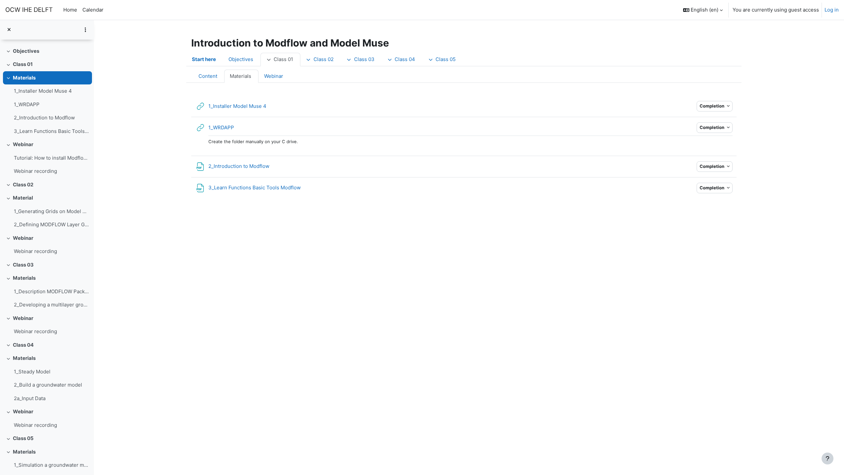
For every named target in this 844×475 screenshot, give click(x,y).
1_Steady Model (32, 371)
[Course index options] (85, 30)
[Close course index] (9, 30)
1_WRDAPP (27, 104)
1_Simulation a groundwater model (51, 465)
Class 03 (23, 265)
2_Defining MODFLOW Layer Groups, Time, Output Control (51, 224)
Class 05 (23, 438)
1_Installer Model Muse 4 (43, 91)
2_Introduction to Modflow (44, 117)
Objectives (26, 51)
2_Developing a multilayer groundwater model (51, 304)
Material (23, 198)
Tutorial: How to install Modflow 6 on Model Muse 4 (51, 158)
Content (207, 76)
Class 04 (23, 345)
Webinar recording (35, 171)
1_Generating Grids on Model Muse (51, 211)
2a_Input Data (29, 398)
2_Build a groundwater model (48, 385)
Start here (204, 59)
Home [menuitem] (70, 10)
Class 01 (23, 64)
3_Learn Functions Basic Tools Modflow (51, 131)
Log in (832, 10)
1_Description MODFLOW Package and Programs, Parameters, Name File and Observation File (51, 291)
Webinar (23, 144)
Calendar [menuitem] (93, 10)
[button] (703, 10)
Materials (24, 78)
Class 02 (23, 184)
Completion (712, 106)
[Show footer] (827, 458)
